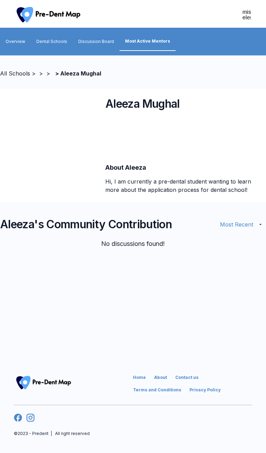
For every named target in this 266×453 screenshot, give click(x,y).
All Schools (15, 73)
